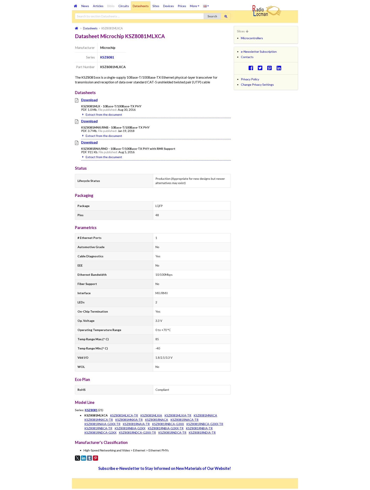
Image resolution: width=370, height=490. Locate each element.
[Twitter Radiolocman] (261, 68)
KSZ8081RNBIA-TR (199, 428)
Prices (182, 6)
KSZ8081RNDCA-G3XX (100, 432)
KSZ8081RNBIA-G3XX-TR (166, 428)
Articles (98, 6)
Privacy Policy (250, 79)
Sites (155, 6)
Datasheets (141, 6)
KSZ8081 (107, 57)
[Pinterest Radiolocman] (271, 68)
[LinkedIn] (83, 458)
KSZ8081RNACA (156, 419)
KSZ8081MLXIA (151, 415)
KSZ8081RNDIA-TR (202, 432)
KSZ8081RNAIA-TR (136, 424)
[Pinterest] (95, 458)
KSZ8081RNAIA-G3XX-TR (102, 424)
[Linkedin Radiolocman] (280, 68)
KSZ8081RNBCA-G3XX (168, 424)
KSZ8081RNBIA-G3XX (130, 428)
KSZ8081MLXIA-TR (177, 415)
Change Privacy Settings (257, 84)
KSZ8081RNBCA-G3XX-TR (204, 424)
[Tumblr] (89, 458)
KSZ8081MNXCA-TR (98, 419)
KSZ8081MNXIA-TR (129, 419)
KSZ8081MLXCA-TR (124, 415)
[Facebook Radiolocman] (252, 68)
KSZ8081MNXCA (205, 415)
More (195, 4)
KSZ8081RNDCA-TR (172, 432)
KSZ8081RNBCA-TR (98, 428)
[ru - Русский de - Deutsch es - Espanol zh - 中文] (206, 5)
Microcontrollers (252, 38)
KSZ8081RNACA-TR (184, 419)
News (85, 6)
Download (89, 100)
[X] (77, 458)
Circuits (123, 6)
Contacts (247, 57)
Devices (168, 6)
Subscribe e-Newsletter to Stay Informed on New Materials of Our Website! (164, 468)
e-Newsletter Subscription (259, 51)
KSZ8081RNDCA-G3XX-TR (137, 432)
